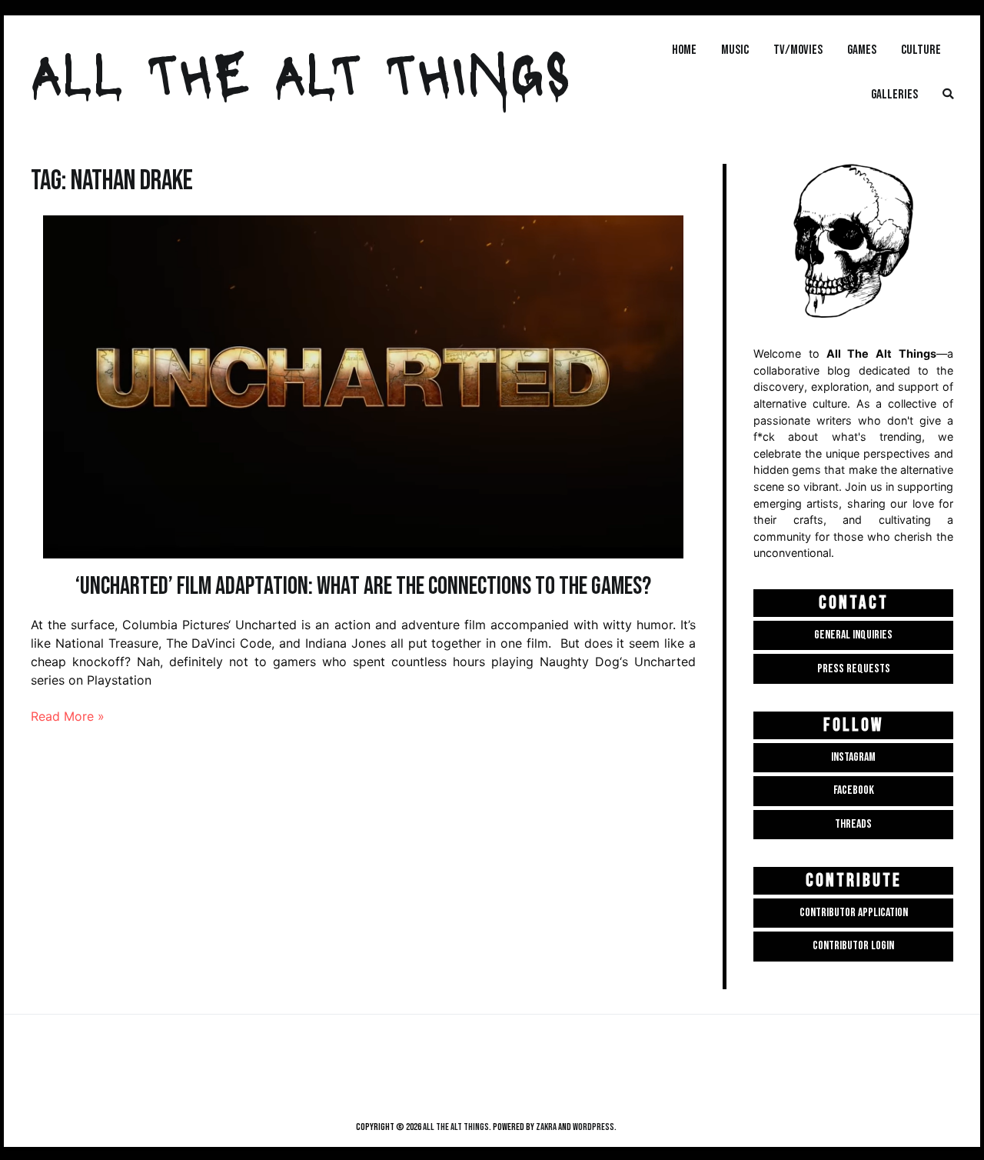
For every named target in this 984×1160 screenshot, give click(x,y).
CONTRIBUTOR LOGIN (853, 945)
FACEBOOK (853, 790)
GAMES (861, 50)
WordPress (593, 1127)
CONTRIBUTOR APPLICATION (854, 912)
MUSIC (735, 50)
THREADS (853, 824)
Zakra (546, 1127)
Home (684, 50)
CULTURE (921, 50)
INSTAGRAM (853, 757)
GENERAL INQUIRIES (853, 635)
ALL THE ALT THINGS (300, 71)
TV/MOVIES (798, 50)
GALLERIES (894, 94)
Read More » (68, 716)
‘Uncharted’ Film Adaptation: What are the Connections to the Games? (363, 587)
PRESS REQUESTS (853, 669)
